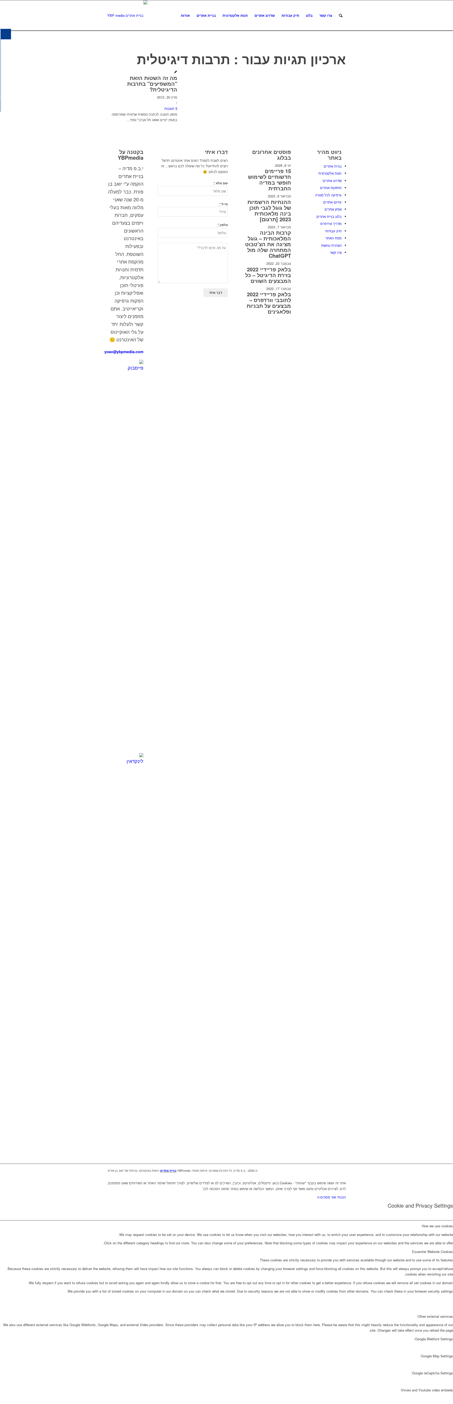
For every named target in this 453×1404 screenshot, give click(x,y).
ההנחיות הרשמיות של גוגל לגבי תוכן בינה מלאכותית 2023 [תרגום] (269, 210)
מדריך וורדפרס (331, 223)
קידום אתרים (332, 202)
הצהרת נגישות (331, 245)
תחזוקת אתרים (331, 187)
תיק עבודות (333, 230)
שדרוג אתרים (332, 180)
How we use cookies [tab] (437, 1225)
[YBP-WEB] (127, 15)
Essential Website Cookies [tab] (432, 1251)
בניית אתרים (333, 166)
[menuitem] (185, 15)
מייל (223, 204)
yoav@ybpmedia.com (123, 351)
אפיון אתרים (333, 209)
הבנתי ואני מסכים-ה (331, 1197)
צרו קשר (336, 252)
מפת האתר (333, 237)
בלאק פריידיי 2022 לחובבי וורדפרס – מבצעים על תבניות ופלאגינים (269, 302)
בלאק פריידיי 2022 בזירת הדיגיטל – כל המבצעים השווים (268, 274)
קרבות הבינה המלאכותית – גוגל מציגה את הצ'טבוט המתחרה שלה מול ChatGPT (268, 244)
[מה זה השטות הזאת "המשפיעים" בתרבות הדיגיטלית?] (175, 72)
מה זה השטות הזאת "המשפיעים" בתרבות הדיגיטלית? (152, 83)
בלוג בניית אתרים (329, 216)
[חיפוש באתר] (341, 15)
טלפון (223, 225)
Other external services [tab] (435, 1316)
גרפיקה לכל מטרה (328, 194)
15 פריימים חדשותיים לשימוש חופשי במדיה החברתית (269, 179)
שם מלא (221, 183)
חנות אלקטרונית (330, 173)
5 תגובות (170, 108)
